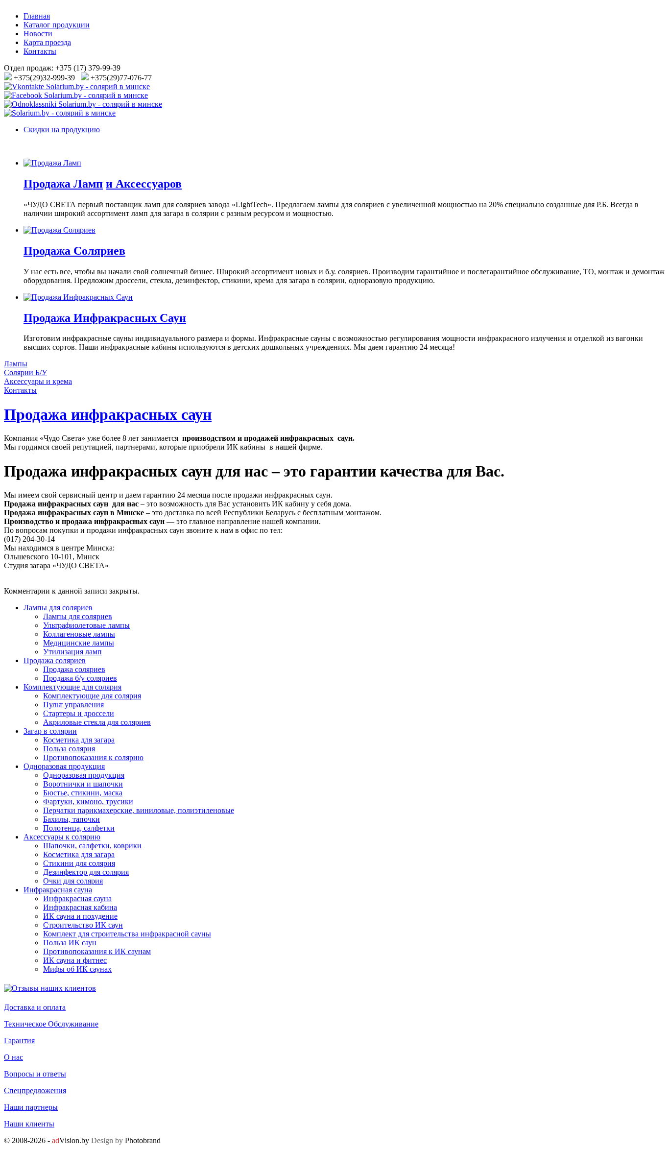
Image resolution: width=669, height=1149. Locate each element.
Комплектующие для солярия (72, 687)
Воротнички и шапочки (83, 784)
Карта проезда (47, 42)
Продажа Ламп (63, 183)
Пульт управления (73, 704)
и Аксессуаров (144, 183)
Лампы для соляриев (58, 607)
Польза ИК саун (69, 942)
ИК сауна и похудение (80, 916)
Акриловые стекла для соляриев (97, 722)
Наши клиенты (29, 1124)
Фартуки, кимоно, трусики (88, 801)
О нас (13, 1057)
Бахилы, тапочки (71, 819)
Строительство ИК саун (83, 925)
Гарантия (19, 1040)
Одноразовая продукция (64, 766)
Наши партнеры (31, 1107)
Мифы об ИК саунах (77, 969)
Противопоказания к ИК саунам (97, 951)
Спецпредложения (35, 1090)
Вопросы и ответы (35, 1074)
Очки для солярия (73, 881)
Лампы (15, 363)
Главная (37, 16)
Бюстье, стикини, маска (82, 793)
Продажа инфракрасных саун (108, 414)
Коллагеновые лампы (79, 634)
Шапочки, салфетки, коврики (92, 845)
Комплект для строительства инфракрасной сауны (127, 934)
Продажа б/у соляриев (80, 678)
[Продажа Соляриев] (60, 230)
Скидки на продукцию (62, 129)
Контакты (40, 51)
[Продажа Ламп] (52, 163)
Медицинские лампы (78, 643)
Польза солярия (69, 748)
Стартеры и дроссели (78, 713)
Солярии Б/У (25, 372)
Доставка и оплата (35, 1007)
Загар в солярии (50, 731)
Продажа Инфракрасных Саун (105, 317)
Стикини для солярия (79, 863)
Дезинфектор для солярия (86, 872)
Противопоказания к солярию (93, 757)
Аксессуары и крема (38, 381)
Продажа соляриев (55, 660)
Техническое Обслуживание (51, 1024)
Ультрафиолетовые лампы (86, 625)
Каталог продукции (57, 25)
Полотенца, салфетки (79, 828)
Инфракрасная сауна (58, 890)
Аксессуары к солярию (62, 837)
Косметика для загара (79, 740)
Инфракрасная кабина (80, 907)
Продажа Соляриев (74, 250)
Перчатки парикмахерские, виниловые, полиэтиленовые (138, 810)
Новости (38, 33)
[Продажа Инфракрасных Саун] (78, 297)
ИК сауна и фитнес (75, 960)
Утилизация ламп (72, 651)
